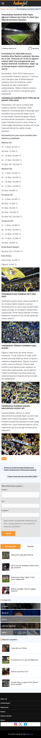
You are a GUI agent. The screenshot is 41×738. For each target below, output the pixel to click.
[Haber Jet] (20, 3)
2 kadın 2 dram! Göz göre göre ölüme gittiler (22, 476)
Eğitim (4, 632)
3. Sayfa (5, 606)
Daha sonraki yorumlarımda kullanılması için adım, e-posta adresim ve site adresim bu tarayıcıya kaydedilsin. (20, 524)
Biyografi (5, 613)
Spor (13, 9)
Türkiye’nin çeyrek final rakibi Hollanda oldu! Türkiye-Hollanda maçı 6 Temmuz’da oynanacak (20, 469)
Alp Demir (36, 48)
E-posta (5, 510)
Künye (2, 720)
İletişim (2, 712)
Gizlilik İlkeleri (5, 703)
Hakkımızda (4, 707)
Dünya (4, 619)
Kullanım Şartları (6, 716)
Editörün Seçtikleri (9, 626)
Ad (3, 501)
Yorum (4, 490)
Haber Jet (4, 9)
